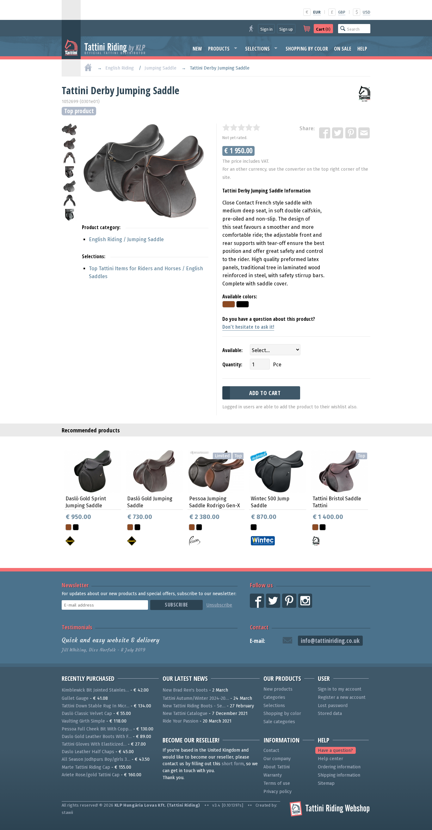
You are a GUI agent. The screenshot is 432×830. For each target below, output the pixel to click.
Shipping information (339, 775)
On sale (342, 48)
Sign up (286, 29)
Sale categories (279, 721)
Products (219, 48)
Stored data (330, 713)
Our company (277, 758)
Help (362, 48)
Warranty (272, 775)
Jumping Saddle (160, 68)
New (197, 48)
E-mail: (257, 640)
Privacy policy (277, 791)
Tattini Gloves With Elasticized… (94, 744)
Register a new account (342, 697)
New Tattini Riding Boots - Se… (194, 706)
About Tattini (276, 767)
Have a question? (335, 750)
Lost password (333, 705)
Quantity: (232, 364)
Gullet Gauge (75, 698)
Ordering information (339, 767)
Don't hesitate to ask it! (248, 326)
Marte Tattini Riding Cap (86, 767)
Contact (259, 627)
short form (233, 763)
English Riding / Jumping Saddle (126, 239)
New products (278, 689)
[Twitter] (338, 133)
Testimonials (77, 627)
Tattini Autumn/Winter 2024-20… (196, 698)
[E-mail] (364, 133)
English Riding (119, 68)
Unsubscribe (219, 605)
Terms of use (276, 783)
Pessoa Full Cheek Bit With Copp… (97, 729)
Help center (330, 758)
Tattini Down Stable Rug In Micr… (95, 706)
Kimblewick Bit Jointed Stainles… (95, 690)
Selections (257, 48)
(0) (323, 29)
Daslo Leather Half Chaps (88, 751)
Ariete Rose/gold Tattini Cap (91, 775)
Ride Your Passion (180, 721)
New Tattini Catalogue (185, 713)
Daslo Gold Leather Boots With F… (97, 736)
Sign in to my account (339, 689)
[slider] (241, 127)
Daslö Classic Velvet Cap (87, 713)
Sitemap (326, 783)
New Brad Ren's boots (185, 690)
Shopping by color (307, 48)
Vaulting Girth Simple (83, 721)
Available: (232, 350)
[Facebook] (325, 133)
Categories (274, 697)
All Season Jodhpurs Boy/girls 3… (96, 759)
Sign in (266, 29)
